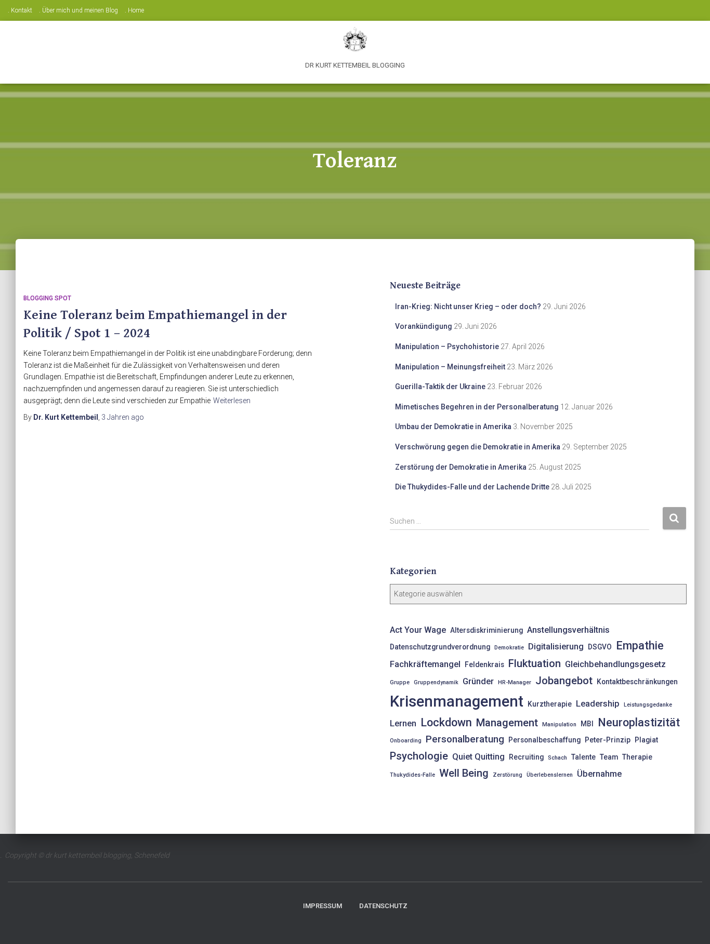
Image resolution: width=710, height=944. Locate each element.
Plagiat (646, 740)
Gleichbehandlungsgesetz (615, 664)
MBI (587, 724)
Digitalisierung (556, 647)
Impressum (322, 906)
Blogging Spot (47, 298)
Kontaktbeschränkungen (637, 681)
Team (609, 757)
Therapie (637, 757)
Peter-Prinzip (607, 740)
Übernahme (599, 774)
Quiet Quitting (478, 757)
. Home (134, 10)
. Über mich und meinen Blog (78, 10)
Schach (557, 757)
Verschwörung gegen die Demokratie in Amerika (477, 447)
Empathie (640, 645)
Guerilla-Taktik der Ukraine (440, 386)
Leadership (598, 704)
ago (122, 417)
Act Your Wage (418, 630)
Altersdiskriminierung (486, 630)
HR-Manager (514, 682)
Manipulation (559, 724)
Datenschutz (383, 906)
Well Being (464, 773)
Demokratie (509, 647)
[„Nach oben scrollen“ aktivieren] (689, 923)
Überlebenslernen (550, 775)
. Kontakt (20, 10)
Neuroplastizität (639, 722)
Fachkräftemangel (425, 664)
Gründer (478, 681)
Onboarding (406, 740)
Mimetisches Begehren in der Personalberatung (477, 407)
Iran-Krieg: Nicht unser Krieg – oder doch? (468, 306)
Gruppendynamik (436, 682)
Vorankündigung (423, 326)
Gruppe (400, 682)
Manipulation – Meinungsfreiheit (450, 367)
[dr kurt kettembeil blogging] (355, 39)
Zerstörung (507, 775)
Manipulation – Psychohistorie (447, 346)
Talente (583, 757)
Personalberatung (465, 739)
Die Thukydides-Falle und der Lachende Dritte (472, 487)
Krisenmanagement (456, 701)
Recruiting (526, 757)
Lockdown (446, 722)
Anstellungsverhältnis (568, 630)
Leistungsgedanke (648, 704)
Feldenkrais (484, 664)
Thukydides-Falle (412, 775)
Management (507, 722)
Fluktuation (534, 663)
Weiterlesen (232, 400)
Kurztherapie (550, 704)
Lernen (403, 723)
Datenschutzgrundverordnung (440, 647)
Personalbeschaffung (544, 740)
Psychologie (419, 756)
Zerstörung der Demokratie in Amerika (461, 467)
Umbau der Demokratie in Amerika (453, 426)
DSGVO (600, 647)
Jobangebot (564, 680)
